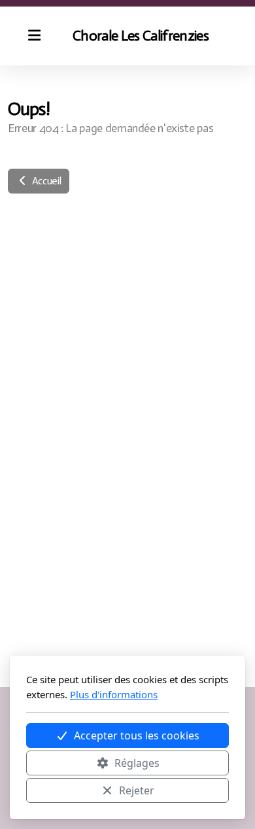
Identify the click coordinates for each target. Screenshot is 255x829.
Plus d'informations (114, 694)
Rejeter (136, 790)
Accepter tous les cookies (136, 735)
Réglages (137, 763)
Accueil (45, 181)
